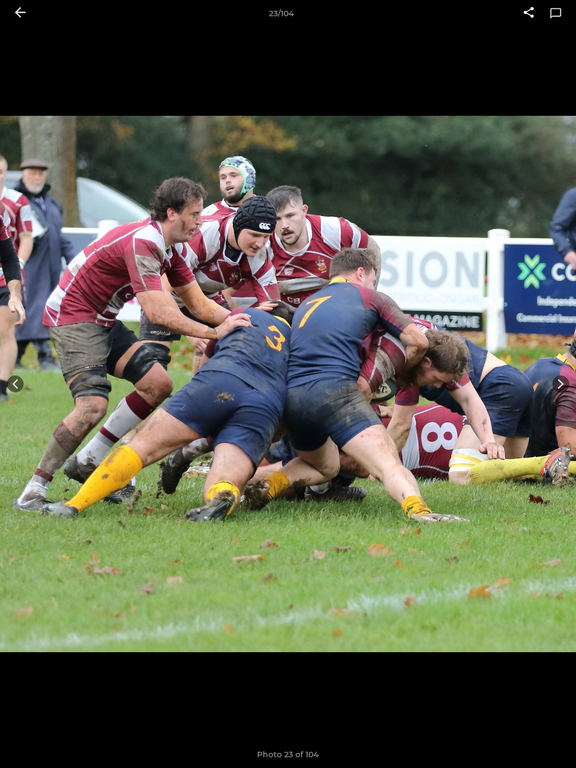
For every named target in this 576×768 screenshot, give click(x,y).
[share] (529, 13)
